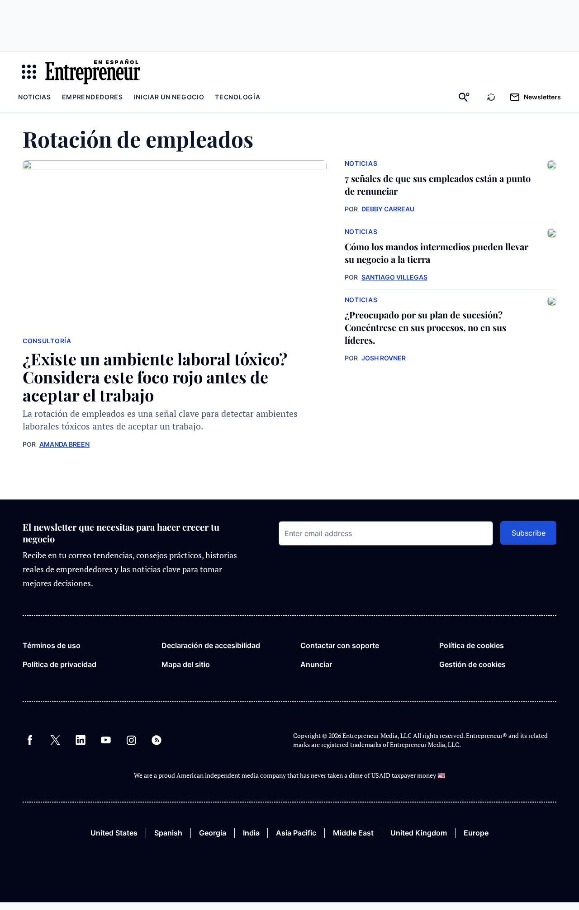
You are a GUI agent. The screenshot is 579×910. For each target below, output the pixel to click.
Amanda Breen (64, 444)
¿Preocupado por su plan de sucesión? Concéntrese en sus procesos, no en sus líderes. (425, 327)
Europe (476, 832)
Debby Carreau (387, 209)
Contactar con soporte (339, 645)
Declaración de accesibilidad (210, 645)
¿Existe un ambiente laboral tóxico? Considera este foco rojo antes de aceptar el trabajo (155, 377)
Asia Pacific (296, 832)
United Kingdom (418, 832)
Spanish (168, 832)
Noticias (34, 97)
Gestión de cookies (472, 664)
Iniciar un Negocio (169, 97)
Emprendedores (92, 97)
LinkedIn (80, 740)
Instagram (131, 740)
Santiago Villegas (394, 277)
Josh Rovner (383, 358)
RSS (156, 740)
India (251, 832)
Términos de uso (52, 645)
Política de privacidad (59, 664)
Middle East (353, 832)
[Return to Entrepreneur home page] (92, 71)
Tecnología (237, 97)
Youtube (106, 740)
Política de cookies (471, 645)
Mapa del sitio (185, 664)
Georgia (212, 832)
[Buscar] (464, 97)
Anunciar (316, 664)
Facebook (30, 740)
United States (114, 832)
